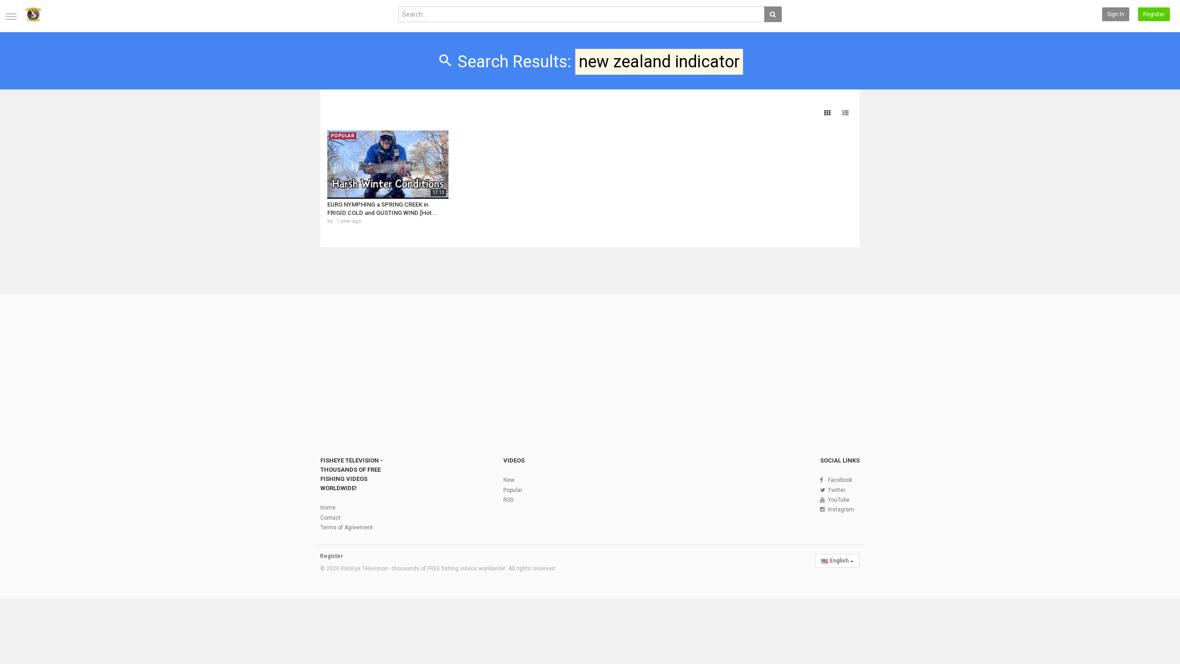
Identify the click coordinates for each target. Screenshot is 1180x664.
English (839, 560)
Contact (330, 518)
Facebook (840, 480)
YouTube (839, 500)
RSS (508, 500)
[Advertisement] (590, 363)
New (508, 480)
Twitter (836, 490)
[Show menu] (11, 17)
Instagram (841, 509)
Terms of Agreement (346, 527)
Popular (512, 490)
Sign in (1115, 14)
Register (1154, 14)
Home (328, 507)
